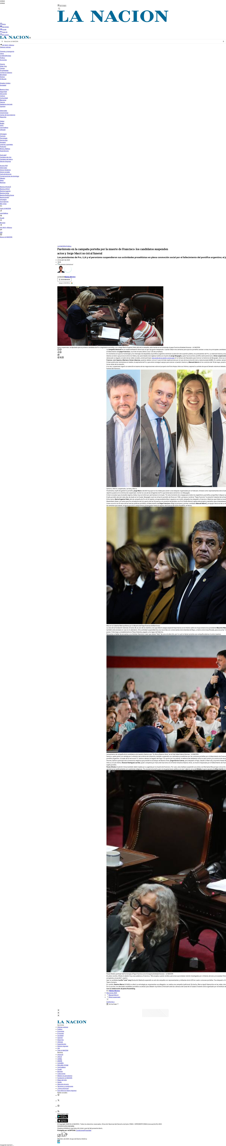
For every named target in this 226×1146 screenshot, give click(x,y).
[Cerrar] (30, 38)
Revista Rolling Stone (7, 195)
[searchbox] (112, 41)
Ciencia (2, 102)
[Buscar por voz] (223, 41)
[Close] (58, 1010)
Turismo (2, 136)
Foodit (4, 29)
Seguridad (3, 92)
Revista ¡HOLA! (5, 189)
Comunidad (4, 98)
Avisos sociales (5, 172)
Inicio (4, 24)
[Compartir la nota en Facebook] (58, 357)
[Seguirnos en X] (58, 1101)
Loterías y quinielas (6, 144)
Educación (3, 94)
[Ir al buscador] (59, 8)
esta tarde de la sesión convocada (163, 358)
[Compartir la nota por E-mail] (63, 357)
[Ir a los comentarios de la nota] (61, 349)
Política (68, 246)
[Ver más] (107, 999)
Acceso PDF (4, 166)
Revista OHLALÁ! (5, 187)
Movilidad (3, 75)
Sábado (2, 178)
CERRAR (2, 1)
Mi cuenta (5, 35)
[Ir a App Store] (62, 1122)
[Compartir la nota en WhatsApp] (61, 352)
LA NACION (61, 246)
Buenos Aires (4, 89)
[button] (113, 137)
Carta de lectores (5, 174)
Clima (2, 54)
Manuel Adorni (113, 995)
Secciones (5, 27)
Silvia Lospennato (114, 997)
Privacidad (87, 1130)
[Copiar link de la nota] (58, 355)
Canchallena (4, 128)
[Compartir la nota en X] (61, 357)
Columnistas (4, 113)
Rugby (2, 123)
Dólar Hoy (3, 66)
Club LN (4, 32)
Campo (2, 68)
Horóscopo (4, 140)
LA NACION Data (5, 56)
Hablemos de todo (6, 104)
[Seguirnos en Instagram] (58, 1106)
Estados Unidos (5, 83)
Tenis (1, 125)
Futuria (2, 64)
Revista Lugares (5, 191)
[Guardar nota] (58, 349)
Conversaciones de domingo (9, 176)
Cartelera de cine (5, 157)
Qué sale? (3, 155)
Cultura (2, 96)
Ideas (2, 180)
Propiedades (4, 70)
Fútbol (2, 121)
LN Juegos (3, 134)
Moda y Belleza (5, 149)
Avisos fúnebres (5, 170)
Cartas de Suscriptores (7, 115)
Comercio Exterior (6, 73)
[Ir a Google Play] (62, 1118)
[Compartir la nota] (58, 352)
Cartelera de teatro (6, 159)
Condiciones (80, 1130)
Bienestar (3, 100)
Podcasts (3, 147)
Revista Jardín (4, 197)
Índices (2, 77)
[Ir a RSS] (58, 1112)
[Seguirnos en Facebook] (58, 1095)
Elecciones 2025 (111, 993)
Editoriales (3, 111)
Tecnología (3, 138)
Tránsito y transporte (7, 51)
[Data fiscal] (58, 1143)
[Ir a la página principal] (113, 22)
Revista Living (4, 193)
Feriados (3, 142)
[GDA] (62, 1137)
